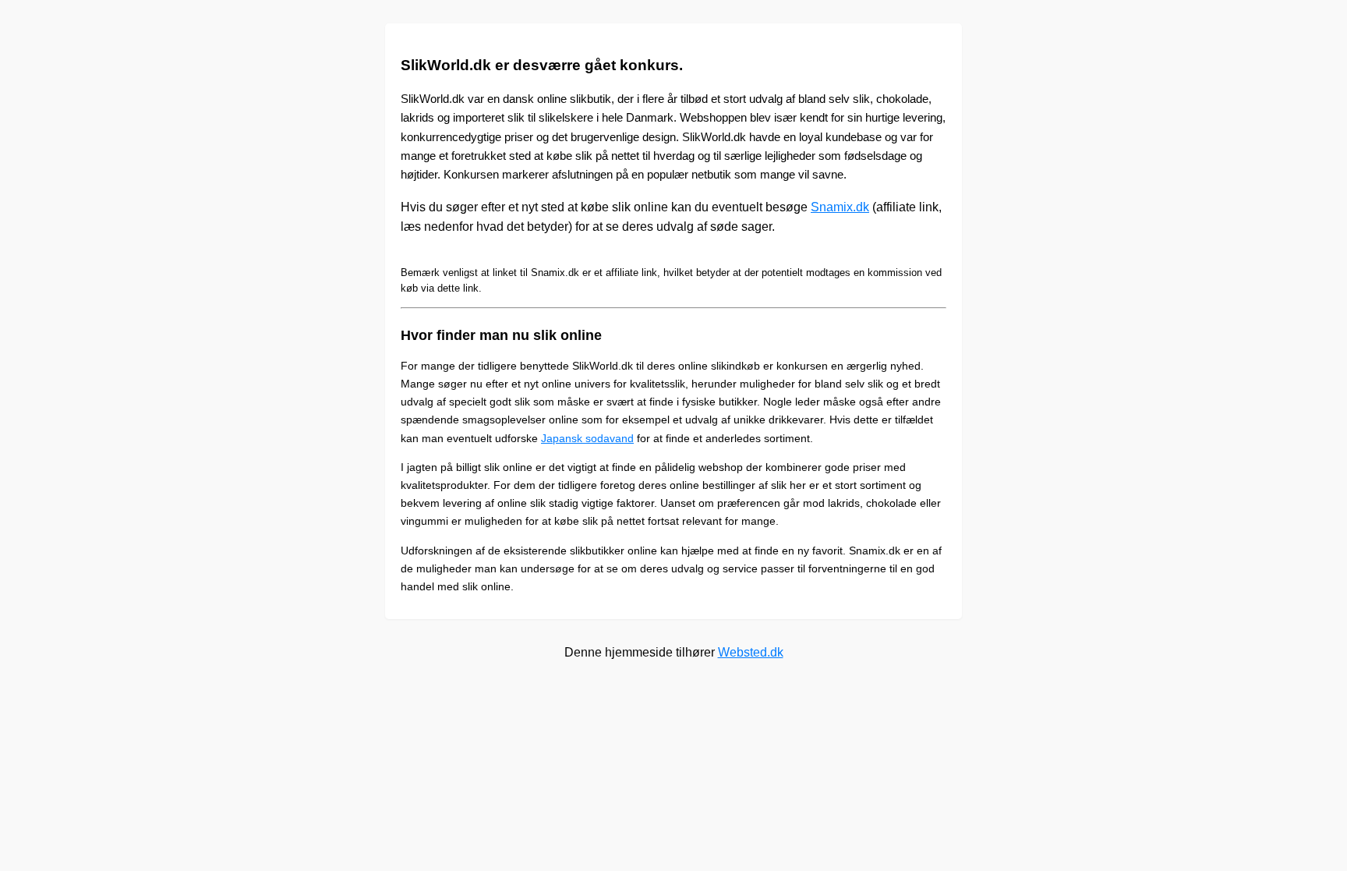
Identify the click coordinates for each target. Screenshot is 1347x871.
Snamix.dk (840, 207)
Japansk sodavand (587, 438)
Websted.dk (750, 652)
